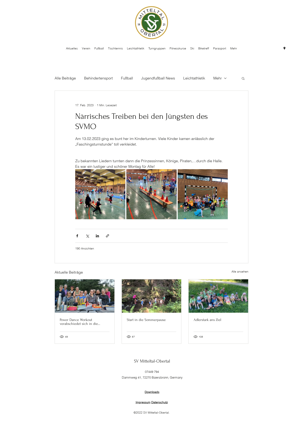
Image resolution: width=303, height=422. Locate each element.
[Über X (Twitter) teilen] (87, 236)
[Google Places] (284, 48)
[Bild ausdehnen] (100, 194)
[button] (243, 78)
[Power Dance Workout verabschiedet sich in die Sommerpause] (84, 296)
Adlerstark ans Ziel (207, 320)
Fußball (127, 78)
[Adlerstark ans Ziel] (218, 296)
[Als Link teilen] (107, 236)
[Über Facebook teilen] (77, 236)
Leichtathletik (194, 78)
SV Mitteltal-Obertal (152, 361)
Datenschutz (159, 402)
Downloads (152, 392)
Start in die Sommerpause (146, 320)
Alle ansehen (239, 271)
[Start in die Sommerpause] (151, 296)
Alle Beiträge (65, 78)
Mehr (217, 78)
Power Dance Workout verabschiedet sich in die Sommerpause (79, 322)
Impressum (143, 402)
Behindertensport (98, 78)
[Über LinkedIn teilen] (97, 236)
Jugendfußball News (158, 78)
